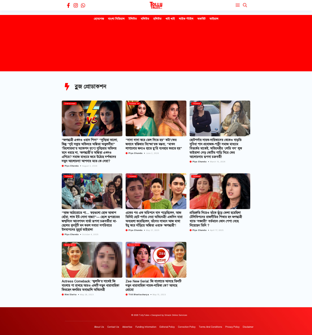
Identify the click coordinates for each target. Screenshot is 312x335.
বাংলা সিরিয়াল (116, 18)
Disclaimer (248, 327)
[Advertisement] (156, 47)
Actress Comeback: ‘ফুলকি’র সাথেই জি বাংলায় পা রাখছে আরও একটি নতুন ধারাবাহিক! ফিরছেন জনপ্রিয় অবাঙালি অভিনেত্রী (90, 285)
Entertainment (70, 104)
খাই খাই (170, 18)
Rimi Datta (71, 294)
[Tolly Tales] (156, 5)
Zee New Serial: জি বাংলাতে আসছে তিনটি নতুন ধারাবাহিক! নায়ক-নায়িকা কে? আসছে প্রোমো (153, 285)
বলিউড (145, 18)
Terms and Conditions (210, 327)
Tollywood (132, 104)
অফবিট (201, 18)
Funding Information (146, 327)
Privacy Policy (232, 327)
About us (99, 327)
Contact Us (113, 327)
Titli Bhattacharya (139, 294)
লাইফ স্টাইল (186, 18)
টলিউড (133, 18)
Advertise (127, 327)
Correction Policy (186, 327)
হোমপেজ (99, 18)
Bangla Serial (70, 245)
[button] (245, 5)
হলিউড (157, 18)
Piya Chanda (72, 166)
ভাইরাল (214, 18)
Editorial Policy (167, 327)
